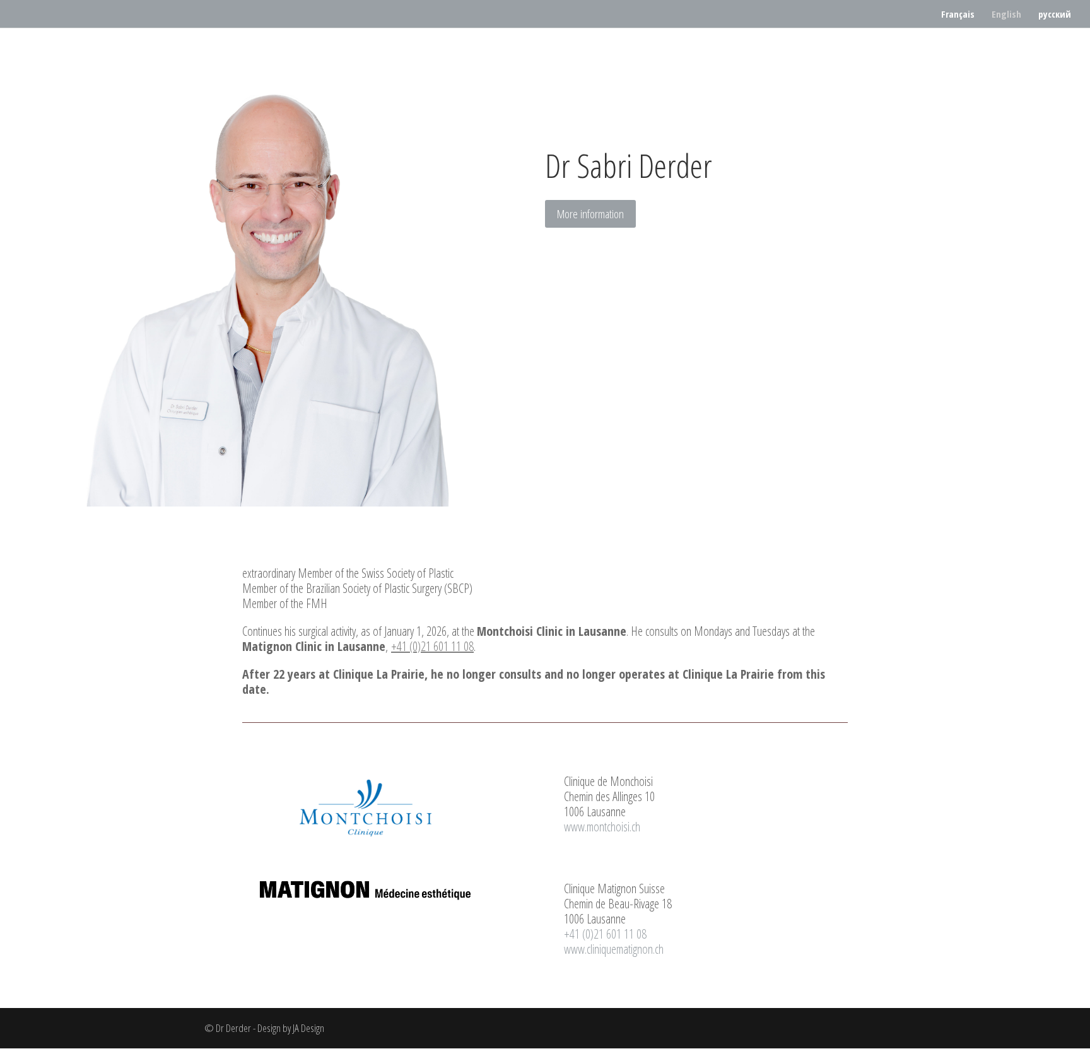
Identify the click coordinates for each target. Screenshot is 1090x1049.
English (1006, 14)
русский (1054, 14)
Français (958, 14)
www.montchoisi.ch (602, 826)
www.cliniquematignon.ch (614, 949)
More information (590, 214)
